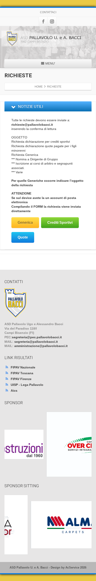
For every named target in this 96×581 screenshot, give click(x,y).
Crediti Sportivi (60, 222)
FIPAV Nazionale (23, 367)
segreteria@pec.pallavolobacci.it (37, 337)
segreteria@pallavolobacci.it (36, 341)
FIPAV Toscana (22, 373)
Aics (14, 390)
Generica (25, 222)
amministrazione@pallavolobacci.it (41, 346)
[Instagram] (52, 21)
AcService (72, 567)
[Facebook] (43, 21)
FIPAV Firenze (21, 379)
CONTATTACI (48, 12)
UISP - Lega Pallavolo (27, 385)
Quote (23, 237)
